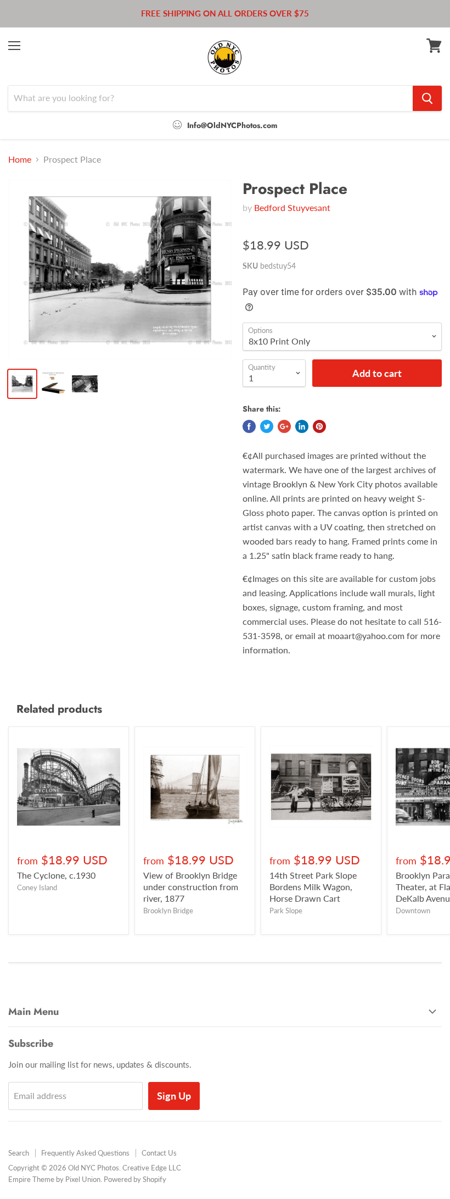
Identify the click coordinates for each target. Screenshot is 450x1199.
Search (18, 1152)
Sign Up (174, 1096)
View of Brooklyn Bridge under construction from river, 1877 (190, 886)
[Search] (427, 98)
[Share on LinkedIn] (301, 426)
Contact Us (159, 1152)
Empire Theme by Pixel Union (54, 1179)
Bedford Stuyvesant (292, 207)
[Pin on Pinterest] (319, 426)
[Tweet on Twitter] (266, 426)
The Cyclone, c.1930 (56, 875)
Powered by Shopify (135, 1179)
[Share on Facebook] (249, 426)
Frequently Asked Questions (85, 1152)
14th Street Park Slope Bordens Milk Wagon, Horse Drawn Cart (313, 886)
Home (19, 159)
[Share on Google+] (284, 426)
